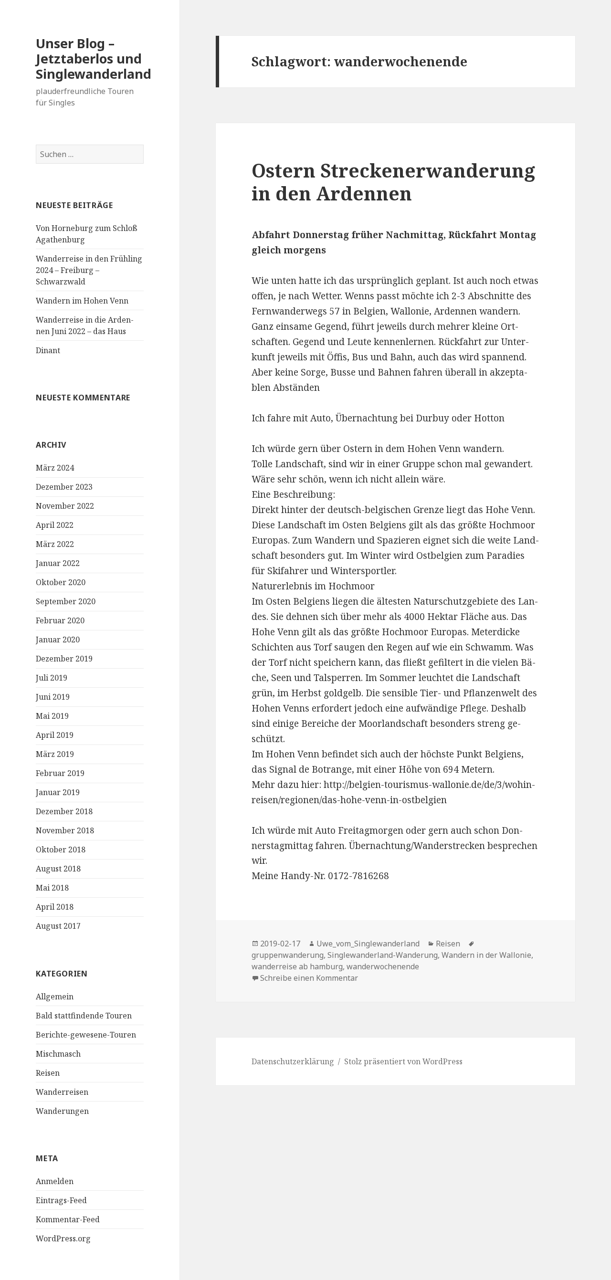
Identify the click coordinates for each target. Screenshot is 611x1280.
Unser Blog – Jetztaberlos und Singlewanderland (93, 58)
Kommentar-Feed (68, 1219)
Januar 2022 (58, 563)
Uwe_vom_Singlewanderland (368, 943)
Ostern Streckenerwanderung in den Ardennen (393, 181)
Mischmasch (58, 1054)
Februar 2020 (60, 620)
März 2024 (55, 467)
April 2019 (55, 735)
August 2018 (58, 868)
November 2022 (65, 506)
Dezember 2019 (64, 658)
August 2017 (58, 926)
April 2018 (55, 907)
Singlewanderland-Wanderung (382, 955)
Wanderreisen (62, 1092)
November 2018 (65, 830)
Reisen (48, 1073)
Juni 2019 (53, 697)
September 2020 (65, 601)
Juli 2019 (51, 677)
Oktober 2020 (60, 582)
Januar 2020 (58, 639)
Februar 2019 (60, 773)
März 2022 (55, 544)
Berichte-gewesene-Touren (86, 1034)
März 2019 (55, 754)
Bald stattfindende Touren (84, 1015)
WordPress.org (63, 1238)
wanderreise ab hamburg (297, 966)
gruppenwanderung (288, 955)
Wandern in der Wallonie (486, 955)
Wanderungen (62, 1111)
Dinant (48, 350)
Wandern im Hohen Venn (82, 300)
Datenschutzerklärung (293, 1061)
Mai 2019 (52, 716)
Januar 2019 (58, 792)
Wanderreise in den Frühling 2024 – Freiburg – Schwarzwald (89, 270)
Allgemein (55, 996)
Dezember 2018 (64, 811)
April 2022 (55, 525)
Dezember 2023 (64, 487)
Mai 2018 (52, 887)
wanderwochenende (383, 966)
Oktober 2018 (60, 849)
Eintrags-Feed (61, 1200)
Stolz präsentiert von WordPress (403, 1061)
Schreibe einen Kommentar (309, 978)
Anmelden (55, 1181)
